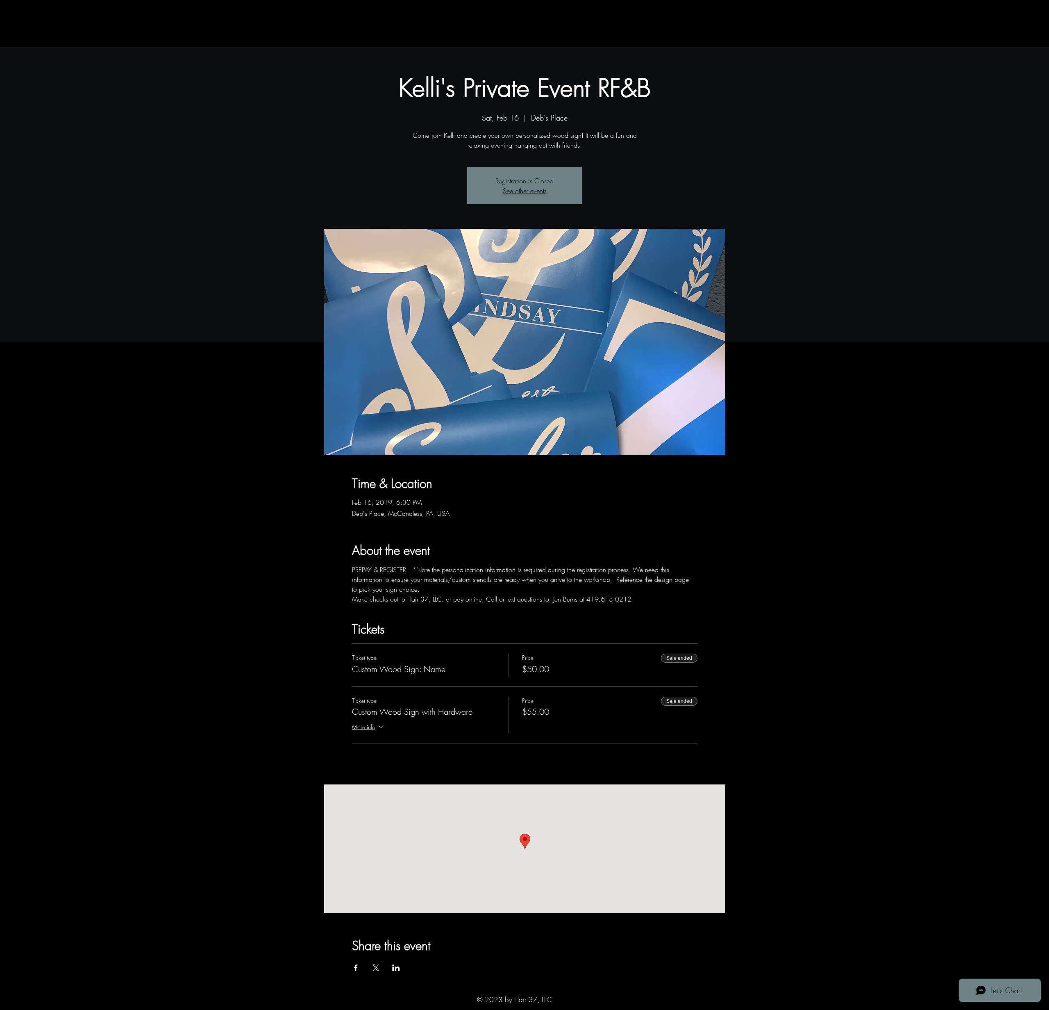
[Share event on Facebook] (356, 967)
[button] (343, 38)
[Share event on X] (376, 967)
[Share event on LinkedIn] (396, 967)
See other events (525, 190)
